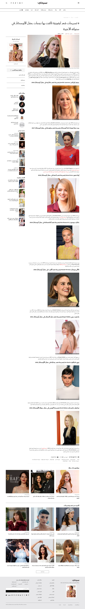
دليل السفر (52, 600)
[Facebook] (11, 3)
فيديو (20, 10)
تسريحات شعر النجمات (65, 459)
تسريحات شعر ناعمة (75, 461)
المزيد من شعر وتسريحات (71, 505)
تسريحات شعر (57, 459)
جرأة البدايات (23, 85)
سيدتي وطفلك (43, 10)
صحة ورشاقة (50, 10)
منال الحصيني (16, 124)
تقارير (53, 591)
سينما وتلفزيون (16, 168)
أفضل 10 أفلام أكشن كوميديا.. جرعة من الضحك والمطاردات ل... (12, 170)
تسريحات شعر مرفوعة (45, 459)
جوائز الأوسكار (65, 461)
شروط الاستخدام (77, 604)
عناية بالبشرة (16, 142)
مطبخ (26, 10)
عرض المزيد (42, 571)
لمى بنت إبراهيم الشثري (14, 97)
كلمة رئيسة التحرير (17, 70)
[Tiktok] (15, 3)
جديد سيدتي (21, 131)
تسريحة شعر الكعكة (63, 264)
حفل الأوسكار (52, 459)
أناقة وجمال (20, 584)
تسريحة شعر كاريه (62, 217)
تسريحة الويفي (44, 448)
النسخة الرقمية (16, 64)
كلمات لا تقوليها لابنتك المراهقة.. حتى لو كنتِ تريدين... (14, 210)
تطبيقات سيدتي (39, 594)
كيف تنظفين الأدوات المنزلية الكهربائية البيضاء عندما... (13, 199)
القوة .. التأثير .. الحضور (22, 75)
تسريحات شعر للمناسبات (36, 459)
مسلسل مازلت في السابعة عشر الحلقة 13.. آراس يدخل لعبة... (13, 180)
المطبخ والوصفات (13, 584)
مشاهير (64, 10)
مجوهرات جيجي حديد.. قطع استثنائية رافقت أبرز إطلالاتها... (12, 219)
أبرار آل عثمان (16, 103)
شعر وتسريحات (76, 34)
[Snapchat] (20, 3)
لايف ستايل (36, 10)
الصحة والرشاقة (14, 582)
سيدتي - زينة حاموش (68, 34)
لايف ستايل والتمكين (25, 582)
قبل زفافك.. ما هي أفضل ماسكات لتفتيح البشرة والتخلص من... (12, 191)
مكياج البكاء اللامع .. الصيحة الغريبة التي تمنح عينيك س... (13, 135)
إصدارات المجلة (16, 39)
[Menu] (78, 3)
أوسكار (70, 461)
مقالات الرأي (22, 93)
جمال (56, 10)
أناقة (60, 10)
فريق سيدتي (39, 591)
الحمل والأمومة (14, 586)
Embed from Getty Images (59, 130)
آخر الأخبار (40, 600)
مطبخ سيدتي (51, 582)
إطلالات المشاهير (15, 150)
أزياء (17, 159)
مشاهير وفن (26, 584)
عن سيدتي (40, 585)
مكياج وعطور (16, 133)
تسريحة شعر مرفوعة (75, 170)
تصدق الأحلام (23, 80)
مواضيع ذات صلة (74, 468)
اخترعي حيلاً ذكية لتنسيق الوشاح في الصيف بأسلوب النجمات (12, 153)
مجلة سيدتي (39, 580)
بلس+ (31, 10)
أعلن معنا (64, 604)
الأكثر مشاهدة (21, 178)
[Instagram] (13, 3)
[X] (18, 3)
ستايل (53, 588)
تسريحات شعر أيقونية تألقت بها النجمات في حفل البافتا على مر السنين (56, 172)
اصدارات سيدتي (51, 597)
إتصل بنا (60, 604)
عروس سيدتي (51, 594)
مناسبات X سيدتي (39, 582)
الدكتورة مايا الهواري (15, 110)
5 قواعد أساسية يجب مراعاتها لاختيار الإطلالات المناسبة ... (12, 161)
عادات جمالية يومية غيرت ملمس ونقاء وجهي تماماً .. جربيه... (13, 144)
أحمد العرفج (16, 118)
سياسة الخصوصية (70, 604)
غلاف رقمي (40, 597)
